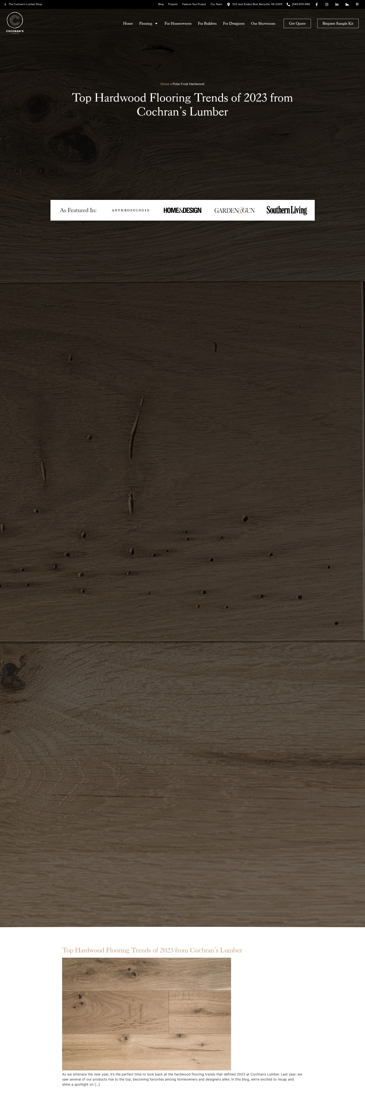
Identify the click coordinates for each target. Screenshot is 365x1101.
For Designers (234, 23)
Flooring (145, 23)
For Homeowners (178, 23)
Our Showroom (263, 23)
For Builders (207, 23)
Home (128, 23)
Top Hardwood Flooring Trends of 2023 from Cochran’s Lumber (152, 950)
